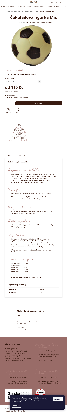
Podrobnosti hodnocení (44, 22)
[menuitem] (8, 7)
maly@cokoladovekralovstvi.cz (18, 383)
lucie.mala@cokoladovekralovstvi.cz (49, 383)
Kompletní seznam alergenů (14, 360)
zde (19, 401)
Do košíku (39, 103)
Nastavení (16, 406)
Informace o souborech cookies (15, 353)
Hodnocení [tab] (22, 155)
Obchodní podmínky (11, 349)
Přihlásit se (21, 327)
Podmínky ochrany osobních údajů (16, 351)
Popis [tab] (10, 155)
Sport (42, 289)
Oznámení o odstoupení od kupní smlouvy (18, 358)
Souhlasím (57, 399)
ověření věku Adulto (18, 411)
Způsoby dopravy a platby (13, 356)
